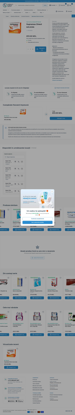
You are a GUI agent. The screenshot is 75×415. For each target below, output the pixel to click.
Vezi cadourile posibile (37, 222)
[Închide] (52, 191)
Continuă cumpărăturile (37, 218)
